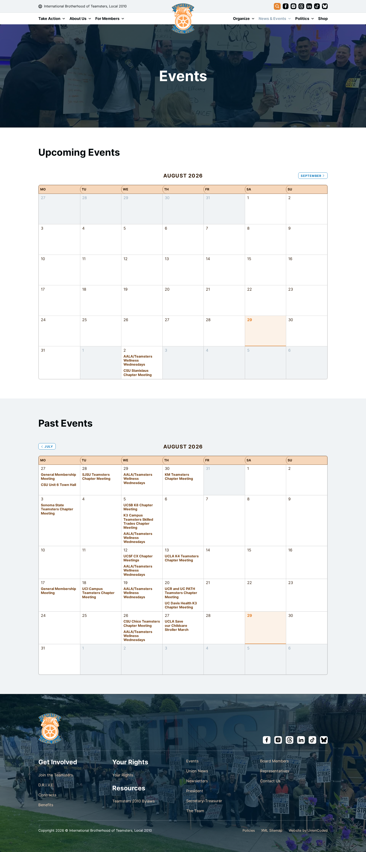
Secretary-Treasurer (204, 801)
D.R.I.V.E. (46, 785)
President (194, 791)
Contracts (47, 795)
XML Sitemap (271, 830)
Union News (197, 771)
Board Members (274, 761)
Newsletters (197, 781)
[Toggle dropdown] (63, 18)
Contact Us (270, 781)
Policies (249, 830)
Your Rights (122, 775)
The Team (195, 811)
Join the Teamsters (55, 775)
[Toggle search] (277, 6)
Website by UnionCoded (308, 830)
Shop (323, 18)
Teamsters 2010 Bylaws (133, 801)
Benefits (45, 805)
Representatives (274, 771)
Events (192, 761)
